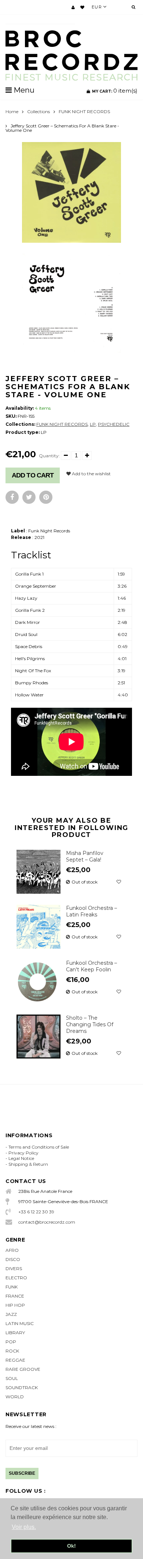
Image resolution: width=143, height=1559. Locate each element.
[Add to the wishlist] (119, 882)
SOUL (12, 1378)
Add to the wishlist (91, 473)
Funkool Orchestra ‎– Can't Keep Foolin (91, 966)
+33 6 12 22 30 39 (36, 1211)
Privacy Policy (23, 1153)
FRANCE (15, 1296)
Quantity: (49, 455)
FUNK (12, 1287)
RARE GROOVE (23, 1369)
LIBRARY (15, 1332)
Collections (38, 111)
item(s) (115, 90)
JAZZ (11, 1314)
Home (12, 111)
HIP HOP (15, 1305)
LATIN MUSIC (20, 1323)
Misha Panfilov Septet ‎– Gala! (84, 856)
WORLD (15, 1396)
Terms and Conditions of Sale (38, 1147)
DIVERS (14, 1268)
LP (93, 424)
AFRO (12, 1250)
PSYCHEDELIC (113, 424)
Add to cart (33, 475)
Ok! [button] (71, 1546)
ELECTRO (16, 1277)
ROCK (12, 1351)
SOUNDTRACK (22, 1387)
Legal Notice (21, 1158)
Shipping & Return (28, 1164)
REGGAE (15, 1360)
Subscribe (22, 1473)
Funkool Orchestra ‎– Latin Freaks (91, 911)
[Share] (12, 497)
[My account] (73, 7)
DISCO (13, 1259)
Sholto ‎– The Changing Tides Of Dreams (89, 1024)
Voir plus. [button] (24, 1527)
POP (11, 1341)
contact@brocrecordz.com (46, 1222)
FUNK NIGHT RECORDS (84, 111)
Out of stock (85, 882)
